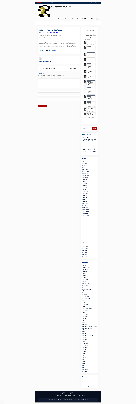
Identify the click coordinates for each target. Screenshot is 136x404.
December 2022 (86, 229)
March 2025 (85, 187)
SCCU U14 (56, 32)
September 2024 (86, 195)
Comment (40, 77)
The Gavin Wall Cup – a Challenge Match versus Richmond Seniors (90, 141)
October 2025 (85, 173)
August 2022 (85, 233)
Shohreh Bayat (85, 339)
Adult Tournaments (79, 18)
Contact (53, 395)
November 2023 (86, 211)
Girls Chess (85, 302)
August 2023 (85, 217)
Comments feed (86, 384)
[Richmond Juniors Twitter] (97, 3)
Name (39, 90)
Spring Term (85, 343)
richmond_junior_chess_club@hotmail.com (64, 2)
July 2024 (85, 197)
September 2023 (86, 215)
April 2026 (85, 165)
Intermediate (85, 310)
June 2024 (85, 199)
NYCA (84, 320)
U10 (84, 353)
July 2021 (85, 250)
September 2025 (86, 175)
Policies (78, 395)
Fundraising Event (86, 298)
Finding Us (59, 395)
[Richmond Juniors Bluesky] (87, 3)
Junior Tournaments (69, 18)
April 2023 (85, 221)
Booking (84, 275)
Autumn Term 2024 (93, 144)
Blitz (84, 273)
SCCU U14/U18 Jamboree (88, 335)
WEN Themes (85, 399)
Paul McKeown (49, 32)
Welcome (85, 371)
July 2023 (85, 219)
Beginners (85, 271)
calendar (84, 277)
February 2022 (85, 242)
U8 (83, 365)
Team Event (85, 351)
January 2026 (85, 169)
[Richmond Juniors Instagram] (95, 3)
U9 (83, 367)
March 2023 (85, 223)
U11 (84, 355)
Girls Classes (85, 304)
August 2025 (85, 177)
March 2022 (85, 240)
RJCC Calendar (92, 18)
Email (39, 94)
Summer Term (85, 349)
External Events (86, 292)
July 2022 (85, 234)
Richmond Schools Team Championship (87, 329)
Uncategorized (86, 369)
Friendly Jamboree (86, 296)
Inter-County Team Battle (87, 308)
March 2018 (85, 256)
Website (39, 98)
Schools (86, 18)
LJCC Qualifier (85, 314)
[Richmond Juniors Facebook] (92, 3)
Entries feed (85, 382)
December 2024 (86, 191)
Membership (85, 316)
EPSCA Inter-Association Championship (87, 290)
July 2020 (85, 254)
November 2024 (86, 193)
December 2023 (86, 209)
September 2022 (86, 231)
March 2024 (85, 203)
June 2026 (85, 161)
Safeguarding (65, 395)
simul (84, 341)
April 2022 (85, 238)
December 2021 (86, 244)
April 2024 (85, 201)
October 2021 (85, 246)
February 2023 (85, 225)
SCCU (84, 331)
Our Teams (60, 18)
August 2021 (85, 248)
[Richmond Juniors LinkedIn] (90, 3)
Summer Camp (86, 347)
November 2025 (86, 171)
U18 (84, 363)
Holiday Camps (86, 306)
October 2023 (85, 213)
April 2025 (85, 185)
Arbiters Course (86, 267)
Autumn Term (85, 269)
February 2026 (85, 167)
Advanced (85, 265)
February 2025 (85, 189)
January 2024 (85, 207)
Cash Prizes (85, 279)
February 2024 (85, 205)
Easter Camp (85, 285)
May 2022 (85, 236)
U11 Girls (84, 357)
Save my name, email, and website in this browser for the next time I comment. (53, 101)
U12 (84, 359)
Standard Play (85, 345)
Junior (84, 312)
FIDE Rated (85, 294)
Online (84, 322)
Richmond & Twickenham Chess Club (90, 326)
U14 (84, 361)
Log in (84, 380)
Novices (84, 318)
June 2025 (85, 181)
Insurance (83, 395)
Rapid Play (85, 324)
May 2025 (85, 183)
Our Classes (53, 18)
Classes (84, 281)
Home (42, 18)
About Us (46, 18)
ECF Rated (85, 287)
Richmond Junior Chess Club (60, 6)
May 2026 (85, 163)
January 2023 (85, 227)
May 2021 (85, 252)
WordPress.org (86, 386)
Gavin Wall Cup (86, 300)
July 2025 (85, 179)
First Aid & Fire (72, 395)
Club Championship (86, 283)
